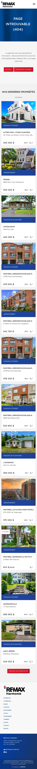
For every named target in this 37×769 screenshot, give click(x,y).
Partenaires (7, 710)
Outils (6, 713)
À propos (6, 707)
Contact (6, 725)
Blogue (6, 722)
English (6, 728)
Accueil (9, 69)
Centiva (22, 766)
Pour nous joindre (23, 69)
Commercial (7, 701)
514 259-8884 (10, 744)
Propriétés (7, 698)
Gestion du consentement (18, 764)
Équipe (6, 704)
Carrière (6, 719)
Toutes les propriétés (18, 671)
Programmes (7, 716)
